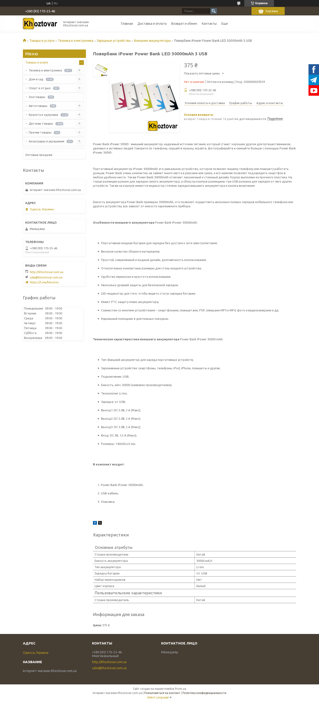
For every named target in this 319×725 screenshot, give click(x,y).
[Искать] (213, 11)
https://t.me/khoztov (44, 282)
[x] (100, 523)
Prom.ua (180, 688)
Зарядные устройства (114, 40)
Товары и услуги (41, 40)
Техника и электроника (75, 40)
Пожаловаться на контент (162, 692)
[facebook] (95, 523)
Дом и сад (36, 79)
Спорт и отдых (40, 88)
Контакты (209, 23)
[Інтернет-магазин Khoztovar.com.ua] (40, 23)
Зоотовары (37, 97)
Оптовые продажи (38, 154)
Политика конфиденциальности (204, 692)
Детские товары (41, 123)
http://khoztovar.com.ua (46, 272)
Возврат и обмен (184, 23)
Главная (127, 23)
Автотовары (38, 105)
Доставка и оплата (152, 23)
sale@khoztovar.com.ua (46, 277)
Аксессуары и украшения (46, 141)
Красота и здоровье (43, 114)
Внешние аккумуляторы (152, 40)
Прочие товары (40, 132)
